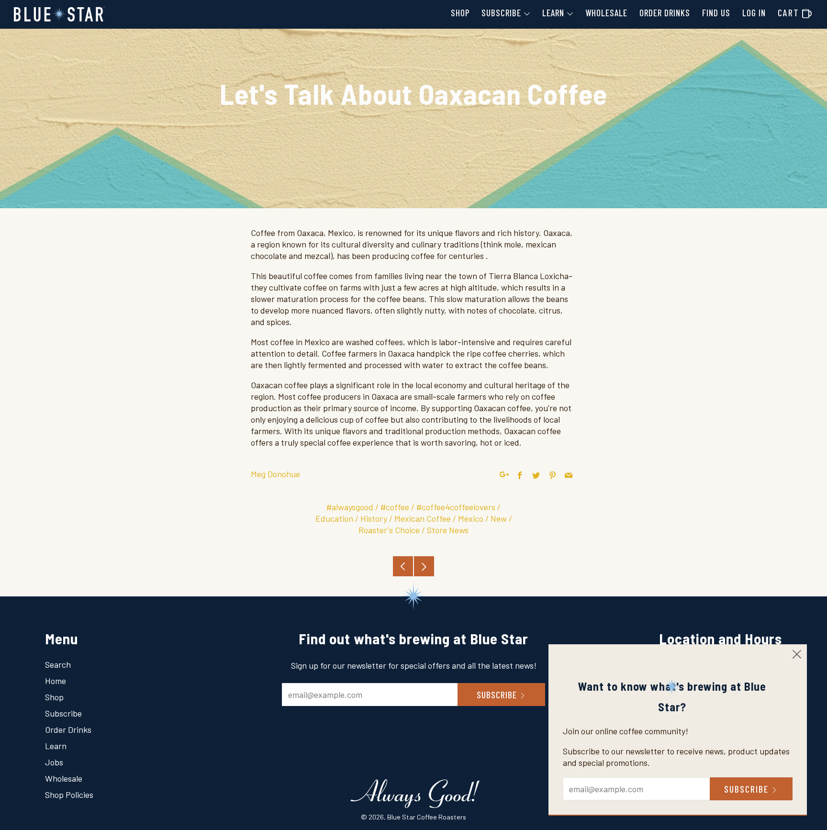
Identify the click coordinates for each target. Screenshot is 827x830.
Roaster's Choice (389, 530)
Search (58, 664)
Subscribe (501, 12)
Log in (754, 12)
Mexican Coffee (422, 518)
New (499, 518)
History (373, 518)
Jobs (54, 762)
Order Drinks (664, 12)
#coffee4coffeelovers (455, 507)
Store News (448, 530)
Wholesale (606, 12)
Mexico (470, 518)
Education (334, 518)
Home (55, 680)
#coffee (394, 507)
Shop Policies (69, 794)
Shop (460, 12)
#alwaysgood (349, 507)
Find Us (716, 12)
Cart (795, 12)
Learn (553, 12)
